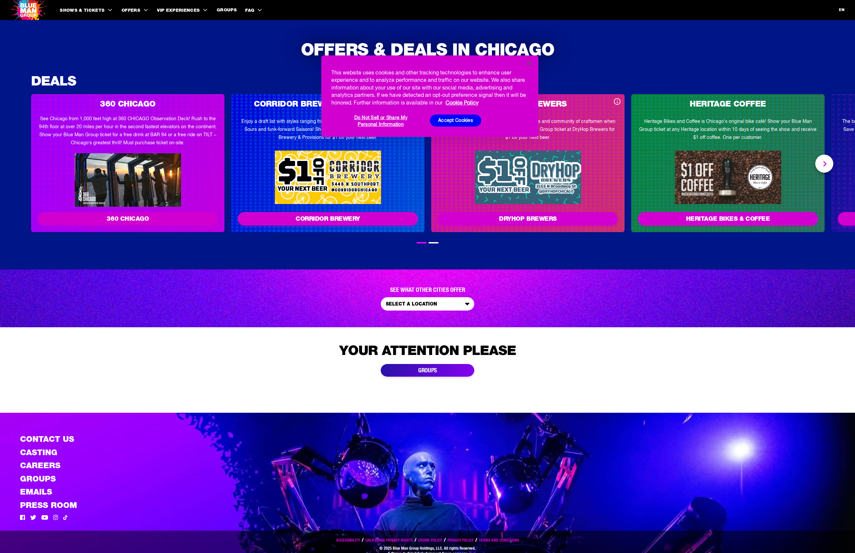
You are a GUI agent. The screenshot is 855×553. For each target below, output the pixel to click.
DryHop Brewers (528, 218)
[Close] (529, 63)
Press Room (48, 505)
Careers (40, 465)
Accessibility (348, 540)
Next (824, 164)
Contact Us (47, 439)
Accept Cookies (455, 120)
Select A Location (411, 304)
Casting (38, 452)
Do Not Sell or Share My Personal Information (380, 121)
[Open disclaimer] (617, 102)
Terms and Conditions (499, 540)
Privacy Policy (461, 540)
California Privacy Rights (389, 540)
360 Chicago (128, 218)
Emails (36, 492)
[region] (429, 96)
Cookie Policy (430, 540)
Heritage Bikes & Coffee (728, 218)
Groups (227, 9)
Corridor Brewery (328, 218)
